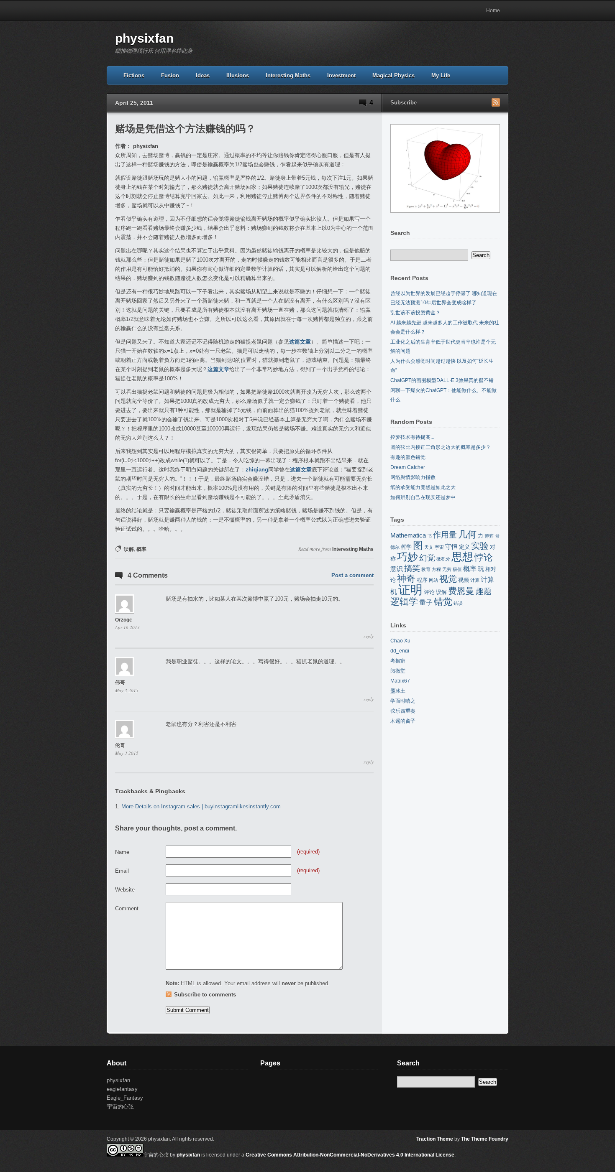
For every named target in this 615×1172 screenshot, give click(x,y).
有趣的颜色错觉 (407, 457)
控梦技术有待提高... (412, 437)
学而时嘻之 (402, 701)
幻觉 (427, 557)
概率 (141, 549)
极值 (457, 569)
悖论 (483, 557)
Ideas (203, 75)
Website (125, 890)
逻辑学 (404, 601)
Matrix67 (400, 681)
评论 (429, 592)
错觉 (443, 601)
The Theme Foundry (484, 1139)
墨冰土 (397, 691)
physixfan (144, 38)
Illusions (237, 75)
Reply (369, 636)
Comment (126, 908)
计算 (474, 580)
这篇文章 (300, 342)
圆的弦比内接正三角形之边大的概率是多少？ (440, 447)
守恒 (451, 546)
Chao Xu (400, 641)
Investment (341, 75)
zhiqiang (257, 469)
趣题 (484, 591)
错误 (458, 603)
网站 (433, 580)
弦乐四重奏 (402, 711)
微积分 (443, 558)
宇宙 (439, 547)
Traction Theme (434, 1139)
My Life (440, 75)
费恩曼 (461, 591)
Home (493, 10)
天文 (428, 547)
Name (122, 852)
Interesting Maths (288, 75)
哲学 (406, 547)
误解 (129, 549)
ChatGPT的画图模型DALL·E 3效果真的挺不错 (442, 380)
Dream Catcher (407, 467)
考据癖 (397, 661)
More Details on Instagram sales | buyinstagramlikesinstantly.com (201, 806)
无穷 (446, 569)
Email (122, 871)
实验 (480, 546)
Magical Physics (393, 75)
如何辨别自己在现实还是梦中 (423, 497)
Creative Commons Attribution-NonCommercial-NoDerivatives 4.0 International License (350, 1155)
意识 (396, 569)
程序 (422, 580)
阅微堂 (397, 671)
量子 (426, 602)
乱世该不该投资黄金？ (415, 313)
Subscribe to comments (205, 994)
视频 (463, 580)
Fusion (170, 75)
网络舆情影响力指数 (413, 477)
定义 (464, 547)
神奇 (406, 578)
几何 (467, 534)
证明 (410, 589)
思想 (462, 557)
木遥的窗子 (402, 721)
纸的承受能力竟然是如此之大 (423, 487)
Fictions (133, 75)
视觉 (448, 579)
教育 (425, 569)
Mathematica (408, 535)
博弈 (489, 535)
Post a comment (352, 575)
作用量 (445, 534)
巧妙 (407, 557)
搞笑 (412, 568)
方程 (436, 569)
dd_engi (399, 651)
